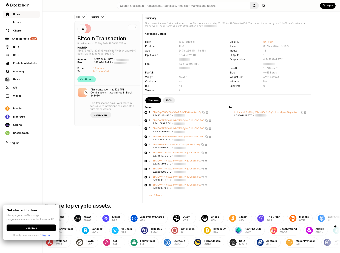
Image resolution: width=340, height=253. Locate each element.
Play (78, 17)
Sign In (330, 5)
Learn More (100, 114)
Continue (31, 227)
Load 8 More (155, 195)
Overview (153, 100)
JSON (169, 100)
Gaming (95, 17)
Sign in (46, 235)
